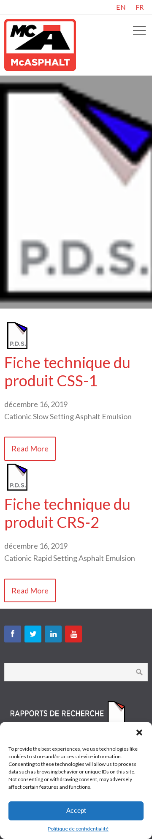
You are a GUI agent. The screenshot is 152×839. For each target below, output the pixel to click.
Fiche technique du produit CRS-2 (67, 513)
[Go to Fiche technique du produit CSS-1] (17, 347)
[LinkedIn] (53, 634)
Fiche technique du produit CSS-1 (67, 371)
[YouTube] (73, 634)
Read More (30, 448)
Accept (76, 810)
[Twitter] (32, 634)
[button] (139, 732)
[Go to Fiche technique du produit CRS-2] (17, 488)
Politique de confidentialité (78, 828)
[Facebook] (12, 634)
